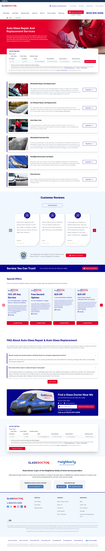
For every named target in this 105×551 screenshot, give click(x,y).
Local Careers (61, 511)
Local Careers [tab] (73, 6)
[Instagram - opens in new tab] (18, 507)
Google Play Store (76, 486)
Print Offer (12, 314)
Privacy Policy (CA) (45, 540)
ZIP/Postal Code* (76, 58)
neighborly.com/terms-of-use (17, 311)
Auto (61, 403)
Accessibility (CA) (67, 540)
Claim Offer (17, 323)
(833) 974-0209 (73, 412)
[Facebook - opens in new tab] (8, 507)
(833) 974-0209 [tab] (94, 13)
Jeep (50, 93)
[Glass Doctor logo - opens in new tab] (39, 463)
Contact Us (60, 508)
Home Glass (23, 56)
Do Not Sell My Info (78, 540)
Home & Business (70, 403)
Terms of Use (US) (12, 540)
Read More (88, 89)
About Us (59, 504)
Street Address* (63, 58)
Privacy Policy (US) (34, 540)
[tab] (58, 6)
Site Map (82, 511)
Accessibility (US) (57, 540)
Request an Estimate (90, 61)
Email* (35, 58)
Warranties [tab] (81, 6)
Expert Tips (83, 504)
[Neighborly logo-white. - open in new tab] (5, 1)
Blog (81, 501)
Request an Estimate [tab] (76, 12)
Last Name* (24, 58)
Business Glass (34, 56)
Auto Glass (14, 56)
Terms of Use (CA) (23, 540)
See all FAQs (52, 381)
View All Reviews (52, 205)
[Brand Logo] (18, 498)
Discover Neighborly (34, 486)
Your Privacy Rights (92, 540)
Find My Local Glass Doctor (85, 406)
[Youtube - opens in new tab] (15, 507)
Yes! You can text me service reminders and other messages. (25, 65)
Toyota (54, 93)
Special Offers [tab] (89, 6)
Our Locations (84, 508)
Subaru (59, 93)
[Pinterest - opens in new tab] (25, 507)
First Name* (12, 58)
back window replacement (63, 111)
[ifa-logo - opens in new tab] (9, 520)
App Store (62, 486)
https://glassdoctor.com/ (69, 67)
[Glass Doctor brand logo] (9, 6)
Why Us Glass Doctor (63, 501)
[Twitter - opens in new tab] (11, 507)
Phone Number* (50, 58)
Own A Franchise (61, 514)
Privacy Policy (84, 67)
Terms (78, 67)
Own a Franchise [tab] (99, 6)
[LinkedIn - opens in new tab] (21, 507)
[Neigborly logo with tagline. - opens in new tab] (67, 463)
